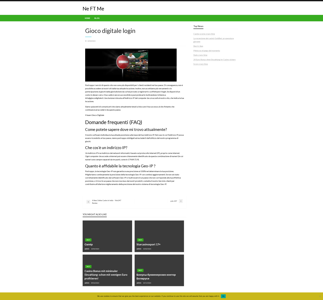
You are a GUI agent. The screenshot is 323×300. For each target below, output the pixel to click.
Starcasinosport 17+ (148, 244)
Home (87, 18)
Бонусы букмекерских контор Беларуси (156, 276)
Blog (97, 18)
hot (88, 240)
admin (87, 249)
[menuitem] (87, 18)
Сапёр (89, 244)
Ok (223, 296)
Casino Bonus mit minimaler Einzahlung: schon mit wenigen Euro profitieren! (106, 274)
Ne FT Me (93, 9)
